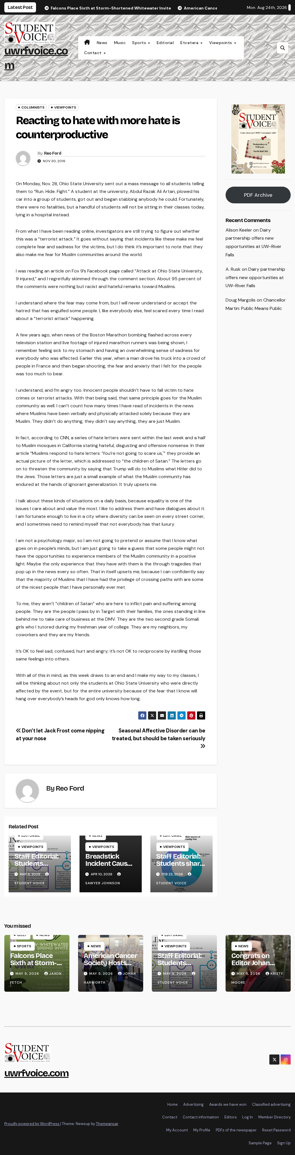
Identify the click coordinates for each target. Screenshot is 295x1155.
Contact (93, 52)
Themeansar (107, 1123)
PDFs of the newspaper (236, 1130)
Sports (140, 42)
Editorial (165, 42)
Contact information (201, 1117)
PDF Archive (258, 195)
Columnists (32, 107)
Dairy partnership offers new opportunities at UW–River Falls (255, 277)
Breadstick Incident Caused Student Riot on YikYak (110, 867)
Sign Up (284, 1143)
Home (172, 1104)
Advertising (193, 1104)
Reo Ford (52, 153)
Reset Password (276, 1130)
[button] (282, 48)
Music (120, 42)
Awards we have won (228, 1104)
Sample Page (260, 1143)
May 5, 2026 (28, 973)
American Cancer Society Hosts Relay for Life (110, 963)
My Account (177, 1130)
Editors (230, 1117)
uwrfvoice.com (36, 1073)
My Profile (201, 1130)
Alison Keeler (239, 230)
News (102, 42)
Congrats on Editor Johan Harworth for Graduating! (252, 966)
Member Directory (274, 1117)
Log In (247, 1117)
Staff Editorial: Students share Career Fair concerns (179, 867)
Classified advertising (271, 1104)
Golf (22, 935)
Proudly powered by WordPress (32, 1123)
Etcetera (190, 42)
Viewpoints (221, 42)
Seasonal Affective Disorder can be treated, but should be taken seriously (158, 734)
